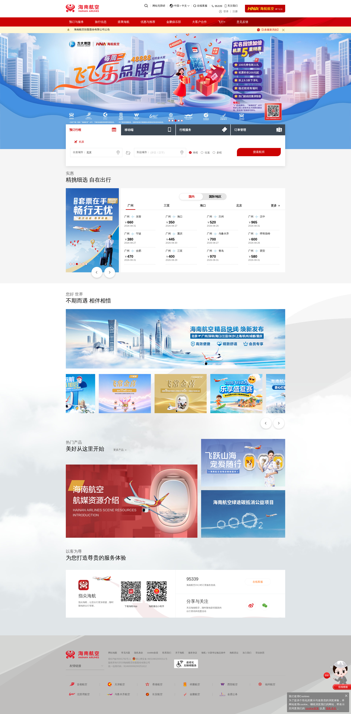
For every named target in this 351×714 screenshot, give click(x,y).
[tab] (93, 129)
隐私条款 (138, 652)
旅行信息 (101, 21)
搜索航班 (259, 151)
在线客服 (258, 581)
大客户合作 (199, 21)
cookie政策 (152, 652)
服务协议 (192, 652)
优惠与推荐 (148, 21)
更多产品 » (120, 449)
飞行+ (221, 21)
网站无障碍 (158, 5)
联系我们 (166, 652)
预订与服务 (76, 21)
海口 (203, 205)
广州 (130, 205)
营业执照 (260, 652)
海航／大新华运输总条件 (213, 652)
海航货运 (234, 652)
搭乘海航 (123, 21)
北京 (239, 205)
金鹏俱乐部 (173, 21)
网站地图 (112, 652)
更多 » (275, 205)
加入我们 (247, 652)
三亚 (167, 205)
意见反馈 (242, 21)
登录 (226, 11)
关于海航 (179, 652)
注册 (235, 11)
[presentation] (93, 129)
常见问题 (125, 652)
